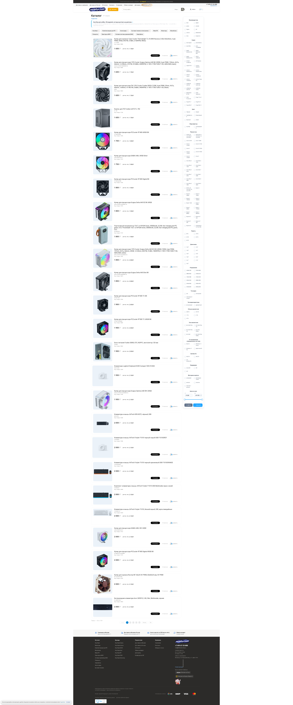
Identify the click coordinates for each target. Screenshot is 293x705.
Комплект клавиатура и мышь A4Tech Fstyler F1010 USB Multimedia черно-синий (143, 486)
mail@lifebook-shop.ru (180, 647)
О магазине (119, 5)
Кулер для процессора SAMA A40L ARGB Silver (131, 156)
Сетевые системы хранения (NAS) (124, 34)
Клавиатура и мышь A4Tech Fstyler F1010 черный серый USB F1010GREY (140, 438)
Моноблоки (173, 30)
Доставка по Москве (140, 643)
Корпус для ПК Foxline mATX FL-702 (127, 109)
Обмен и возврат (128, 5)
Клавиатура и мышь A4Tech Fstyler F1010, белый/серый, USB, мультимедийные (143, 509)
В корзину (155, 55)
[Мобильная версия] (104, 702)
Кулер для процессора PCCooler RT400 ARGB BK (131, 132)
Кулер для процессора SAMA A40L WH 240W (130, 528)
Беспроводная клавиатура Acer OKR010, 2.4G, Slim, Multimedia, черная (139, 598)
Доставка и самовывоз (82, 5)
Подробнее (62, 702)
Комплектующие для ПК (108, 30)
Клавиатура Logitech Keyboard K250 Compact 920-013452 (134, 366)
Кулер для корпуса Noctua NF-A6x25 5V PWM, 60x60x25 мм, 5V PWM (138, 575)
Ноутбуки (95, 30)
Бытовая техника (99, 667)
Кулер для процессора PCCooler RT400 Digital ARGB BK (134, 551)
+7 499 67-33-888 (181, 645)
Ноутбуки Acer (118, 650)
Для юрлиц (137, 5)
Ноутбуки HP (118, 652)
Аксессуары (123, 30)
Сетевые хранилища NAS (101, 657)
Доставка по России (95, 5)
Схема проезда (179, 667)
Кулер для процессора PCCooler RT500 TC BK (130, 296)
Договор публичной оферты (122, 697)
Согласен (68, 702)
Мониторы (164, 30)
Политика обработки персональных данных (105, 697)
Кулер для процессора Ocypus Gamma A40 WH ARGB (133, 391)
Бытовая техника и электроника (139, 30)
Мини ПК (155, 30)
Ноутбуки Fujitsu (119, 643)
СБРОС (188, 405)
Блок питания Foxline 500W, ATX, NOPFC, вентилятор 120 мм (136, 343)
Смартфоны (140, 34)
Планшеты (95, 34)
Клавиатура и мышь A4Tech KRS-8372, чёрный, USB (132, 414)
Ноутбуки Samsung (120, 657)
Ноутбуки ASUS (119, 647)
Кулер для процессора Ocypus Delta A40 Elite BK (131, 272)
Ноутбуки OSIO (118, 655)
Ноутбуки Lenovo (119, 645)
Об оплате (105, 5)
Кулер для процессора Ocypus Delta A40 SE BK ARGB (133, 202)
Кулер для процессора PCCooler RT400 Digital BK (131, 179)
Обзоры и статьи (159, 647)
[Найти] (182, 9)
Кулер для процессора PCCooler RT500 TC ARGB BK (132, 319)
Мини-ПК (97, 652)
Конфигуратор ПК (146, 5)
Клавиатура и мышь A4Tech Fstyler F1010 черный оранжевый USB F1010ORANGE (143, 462)
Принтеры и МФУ (106, 34)
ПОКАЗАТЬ (197, 405)
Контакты (111, 5)
